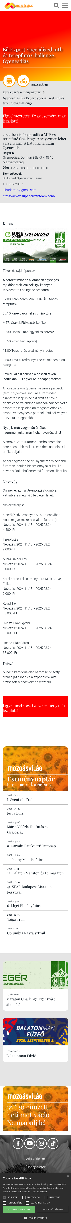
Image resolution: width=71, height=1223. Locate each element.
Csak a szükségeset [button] (52, 1209)
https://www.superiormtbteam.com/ (29, 196)
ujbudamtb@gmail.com (19, 190)
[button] (35, 1217)
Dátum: (7, 167)
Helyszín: (9, 153)
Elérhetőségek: (13, 173)
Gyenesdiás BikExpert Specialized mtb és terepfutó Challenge (33, 100)
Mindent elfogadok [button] (18, 1209)
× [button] (67, 1176)
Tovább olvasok (39, 1191)
